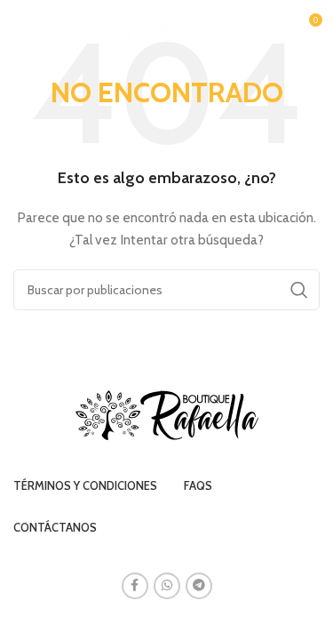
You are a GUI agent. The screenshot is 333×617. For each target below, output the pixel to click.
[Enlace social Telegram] (199, 586)
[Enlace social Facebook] (135, 586)
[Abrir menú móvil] (22, 26)
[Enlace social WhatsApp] (167, 586)
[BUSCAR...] (299, 289)
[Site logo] (166, 25)
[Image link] (166, 413)
